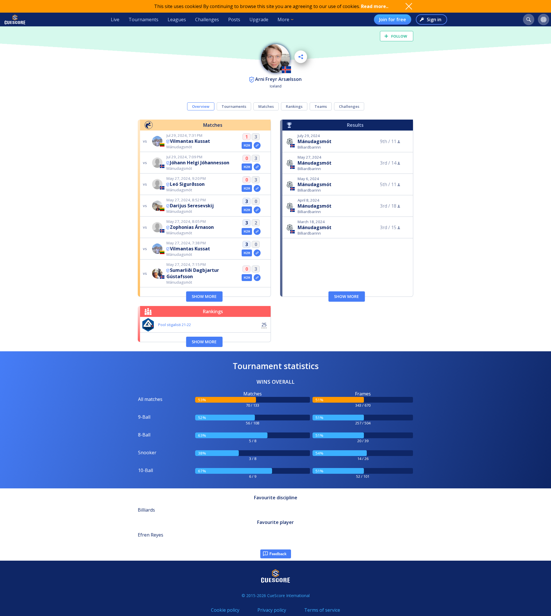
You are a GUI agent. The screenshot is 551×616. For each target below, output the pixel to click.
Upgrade (258, 19)
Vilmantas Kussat (190, 141)
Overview (200, 106)
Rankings (294, 106)
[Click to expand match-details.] (257, 145)
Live (115, 19)
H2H (247, 145)
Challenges (207, 19)
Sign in (434, 19)
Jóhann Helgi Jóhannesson (199, 162)
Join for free (392, 19)
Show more (204, 296)
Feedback (277, 554)
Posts (234, 19)
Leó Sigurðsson (187, 184)
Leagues (177, 19)
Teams (321, 106)
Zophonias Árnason (192, 227)
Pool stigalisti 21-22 (174, 324)
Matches (266, 106)
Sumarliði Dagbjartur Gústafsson (192, 273)
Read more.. (374, 6)
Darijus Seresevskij (192, 205)
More (283, 19)
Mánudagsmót (314, 141)
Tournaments (143, 19)
